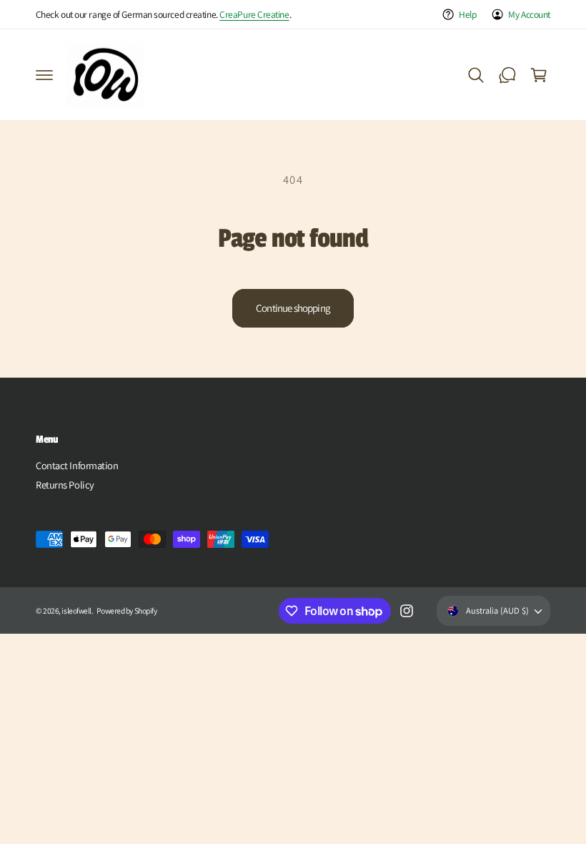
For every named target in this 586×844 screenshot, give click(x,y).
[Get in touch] (507, 75)
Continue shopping (293, 308)
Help (467, 14)
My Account (529, 14)
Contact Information (77, 465)
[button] (44, 75)
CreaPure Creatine (254, 14)
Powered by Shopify (126, 610)
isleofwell (76, 610)
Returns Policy (65, 484)
